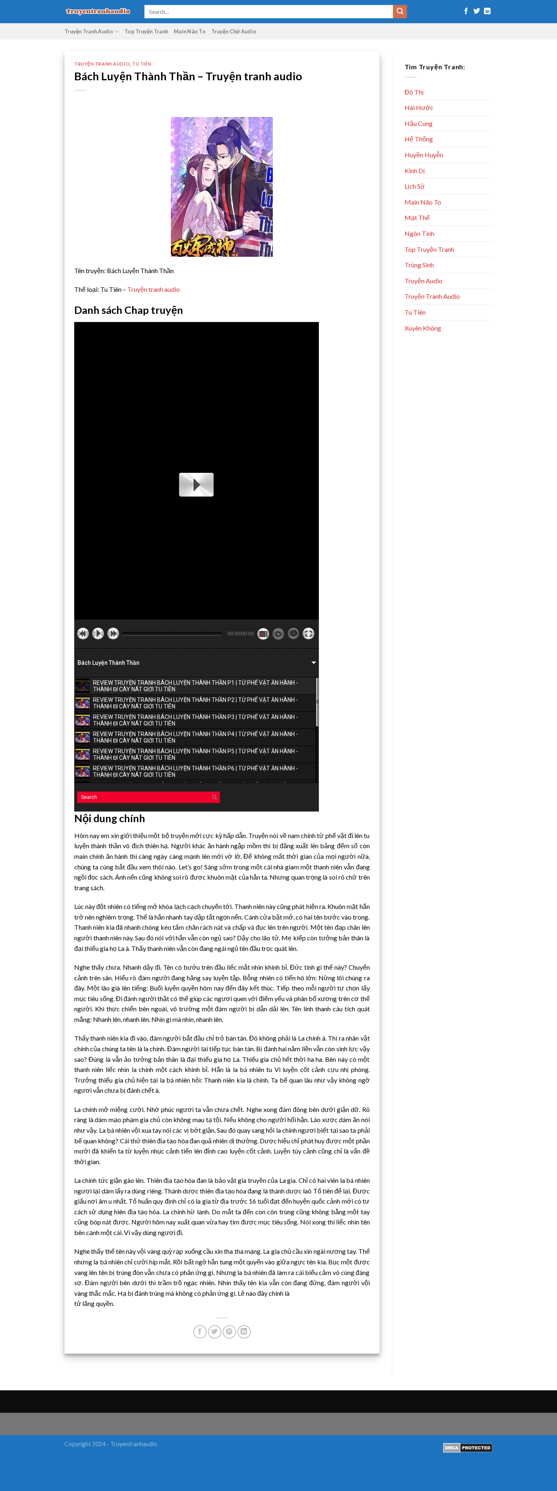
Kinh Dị (414, 170)
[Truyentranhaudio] (98, 12)
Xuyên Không (422, 328)
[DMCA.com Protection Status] (468, 1446)
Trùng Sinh (419, 265)
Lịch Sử (414, 186)
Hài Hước (418, 107)
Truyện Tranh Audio (88, 31)
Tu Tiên (141, 63)
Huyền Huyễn (423, 155)
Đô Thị (414, 92)
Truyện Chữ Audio (233, 31)
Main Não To (190, 31)
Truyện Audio (423, 281)
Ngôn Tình (419, 233)
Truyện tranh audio (153, 289)
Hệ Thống (418, 139)
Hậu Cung (418, 123)
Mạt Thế (417, 217)
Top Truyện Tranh (146, 31)
